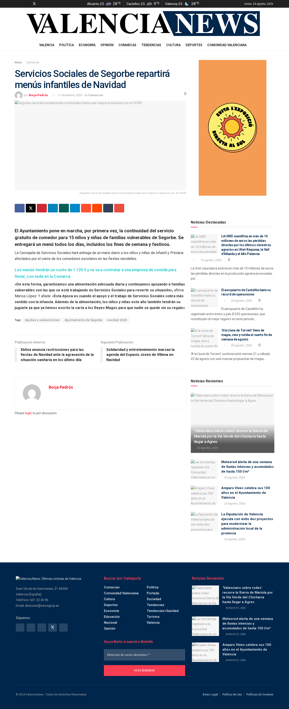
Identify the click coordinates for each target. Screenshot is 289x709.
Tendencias (151, 45)
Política (66, 45)
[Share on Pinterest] (42, 208)
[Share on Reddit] (97, 208)
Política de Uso (232, 694)
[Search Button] (271, 45)
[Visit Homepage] (144, 23)
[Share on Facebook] (20, 208)
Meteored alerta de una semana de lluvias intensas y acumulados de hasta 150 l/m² (247, 466)
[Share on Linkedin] (53, 208)
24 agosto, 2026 (207, 448)
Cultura (173, 45)
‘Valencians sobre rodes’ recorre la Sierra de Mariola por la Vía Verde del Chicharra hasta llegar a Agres (231, 436)
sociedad (154, 599)
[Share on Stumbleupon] (86, 208)
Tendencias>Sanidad (163, 611)
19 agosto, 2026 (210, 260)
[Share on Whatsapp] (64, 208)
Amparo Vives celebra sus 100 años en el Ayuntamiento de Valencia (245, 493)
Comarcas (127, 45)
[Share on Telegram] (75, 208)
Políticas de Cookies (260, 694)
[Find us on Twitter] (34, 4)
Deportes (194, 45)
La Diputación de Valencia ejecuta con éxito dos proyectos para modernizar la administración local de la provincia (247, 523)
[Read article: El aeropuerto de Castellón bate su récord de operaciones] (204, 297)
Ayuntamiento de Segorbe (83, 320)
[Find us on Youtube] (40, 4)
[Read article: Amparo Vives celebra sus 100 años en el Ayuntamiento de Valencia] (204, 495)
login (28, 413)
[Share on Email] (119, 208)
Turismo (153, 617)
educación (112, 617)
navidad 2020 (117, 320)
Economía (87, 45)
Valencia (46, 45)
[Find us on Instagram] (22, 4)
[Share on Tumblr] (108, 208)
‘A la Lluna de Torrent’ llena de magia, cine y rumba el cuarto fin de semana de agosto (246, 334)
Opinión (107, 45)
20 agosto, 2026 (241, 300)
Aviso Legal (210, 694)
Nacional (110, 622)
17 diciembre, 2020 (70, 95)
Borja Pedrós (38, 95)
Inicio (18, 62)
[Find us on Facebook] (17, 4)
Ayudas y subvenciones (42, 320)
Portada (153, 593)
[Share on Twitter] (31, 208)
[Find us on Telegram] (28, 4)
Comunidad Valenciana (227, 45)
